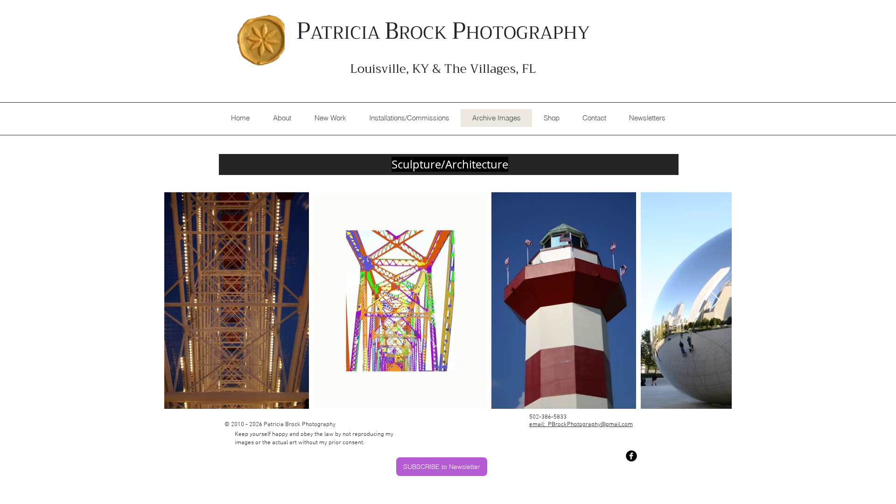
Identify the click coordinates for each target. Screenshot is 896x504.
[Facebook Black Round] (631, 456)
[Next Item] (715, 301)
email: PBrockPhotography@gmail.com (581, 424)
